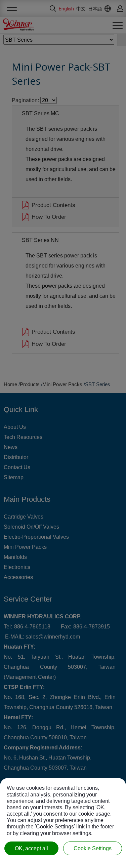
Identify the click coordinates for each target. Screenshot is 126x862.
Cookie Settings (93, 848)
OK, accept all (31, 848)
